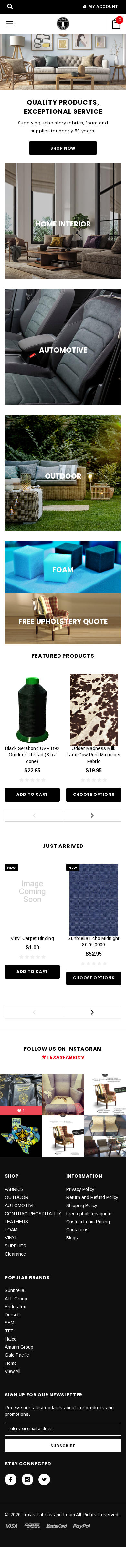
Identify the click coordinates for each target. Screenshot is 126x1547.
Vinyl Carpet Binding (32, 938)
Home (11, 1363)
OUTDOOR (16, 1197)
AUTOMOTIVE (20, 1205)
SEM (9, 1322)
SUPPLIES (15, 1245)
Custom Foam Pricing (88, 1221)
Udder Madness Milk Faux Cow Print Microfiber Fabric (94, 755)
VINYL (11, 1237)
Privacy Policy (80, 1189)
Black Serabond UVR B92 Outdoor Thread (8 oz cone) (32, 755)
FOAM (11, 1229)
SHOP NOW (63, 148)
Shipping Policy (81, 1205)
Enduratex (15, 1306)
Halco (10, 1339)
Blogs (72, 1237)
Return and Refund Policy (92, 1197)
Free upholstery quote (88, 1213)
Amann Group (19, 1347)
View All (12, 1371)
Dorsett (12, 1314)
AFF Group (16, 1298)
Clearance (15, 1254)
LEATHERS (16, 1221)
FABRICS (14, 1189)
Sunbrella (14, 1290)
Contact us (77, 1229)
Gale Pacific (17, 1355)
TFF (9, 1330)
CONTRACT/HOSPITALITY (33, 1213)
